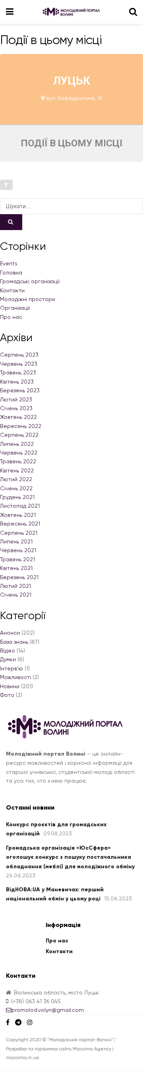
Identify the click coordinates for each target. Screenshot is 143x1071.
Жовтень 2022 (18, 417)
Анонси (10, 633)
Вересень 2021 (20, 523)
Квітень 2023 (17, 381)
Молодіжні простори (27, 299)
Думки (8, 659)
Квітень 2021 (16, 568)
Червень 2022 (18, 452)
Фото (7, 695)
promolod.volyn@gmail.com (48, 1010)
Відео (7, 650)
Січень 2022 (16, 488)
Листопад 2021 (20, 506)
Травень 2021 (17, 559)
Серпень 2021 (18, 533)
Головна (11, 272)
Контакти (12, 290)
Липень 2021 (16, 541)
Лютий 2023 (16, 399)
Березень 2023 (20, 390)
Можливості (15, 677)
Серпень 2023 (19, 354)
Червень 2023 (18, 364)
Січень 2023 (16, 408)
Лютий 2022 (16, 479)
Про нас (11, 317)
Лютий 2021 (15, 586)
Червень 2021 (18, 550)
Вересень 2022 (20, 426)
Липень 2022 (17, 444)
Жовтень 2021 (18, 515)
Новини (9, 686)
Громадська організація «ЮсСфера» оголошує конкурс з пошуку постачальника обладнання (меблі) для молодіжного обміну (70, 857)
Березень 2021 (19, 577)
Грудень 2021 (17, 497)
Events (8, 263)
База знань (14, 642)
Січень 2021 (15, 594)
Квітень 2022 (17, 470)
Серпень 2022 (19, 435)
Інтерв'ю (11, 668)
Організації (15, 308)
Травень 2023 (18, 372)
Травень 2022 (18, 461)
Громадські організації (30, 281)
